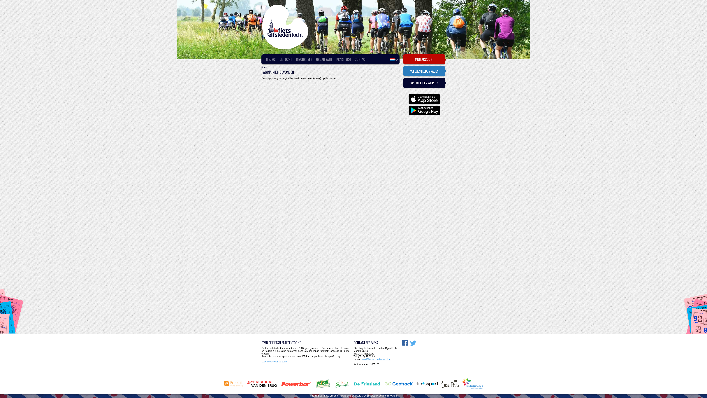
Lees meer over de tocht (274, 361)
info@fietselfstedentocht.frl (376, 359)
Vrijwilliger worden (424, 83)
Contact (361, 59)
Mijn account (424, 59)
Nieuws (271, 59)
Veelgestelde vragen (424, 71)
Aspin (394, 395)
